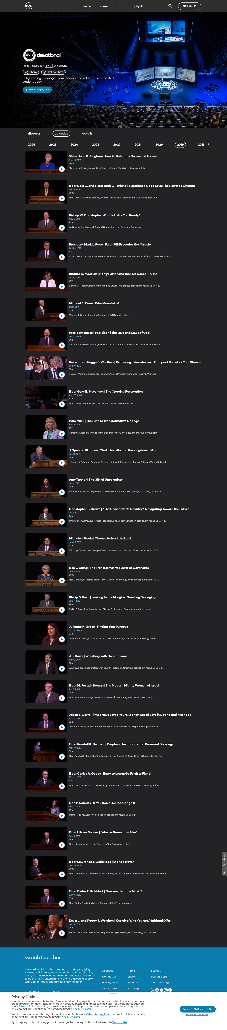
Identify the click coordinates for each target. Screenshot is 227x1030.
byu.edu (156, 971)
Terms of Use (109, 988)
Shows (131, 977)
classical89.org (160, 983)
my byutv (138, 6)
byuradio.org (159, 977)
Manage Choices (197, 1014)
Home (131, 971)
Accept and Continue (197, 1009)
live (120, 6)
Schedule (133, 983)
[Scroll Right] (208, 144)
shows (104, 6)
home (87, 6)
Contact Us (109, 977)
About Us (107, 971)
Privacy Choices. (81, 1009)
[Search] (170, 6)
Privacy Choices (70, 1017)
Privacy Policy (110, 983)
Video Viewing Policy (98, 1014)
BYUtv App (134, 988)
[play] (62, 169)
